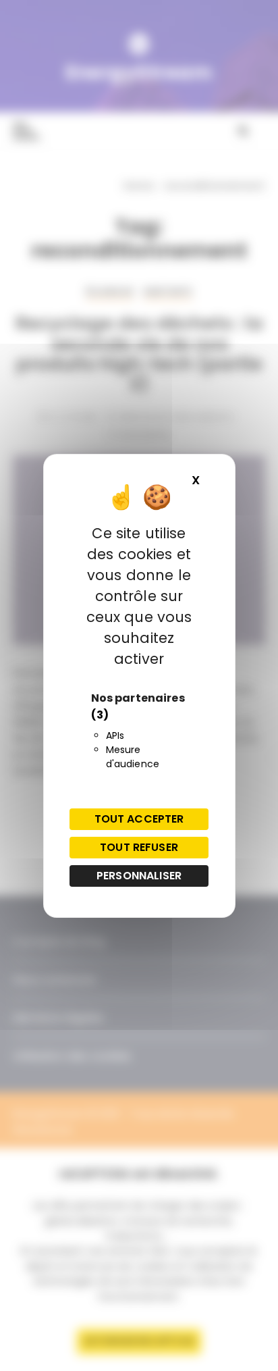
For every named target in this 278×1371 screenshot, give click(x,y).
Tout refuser (139, 847)
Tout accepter (139, 819)
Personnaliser (139, 875)
